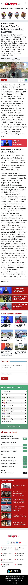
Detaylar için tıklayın (14, 426)
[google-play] (14, 571)
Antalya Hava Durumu (19, 548)
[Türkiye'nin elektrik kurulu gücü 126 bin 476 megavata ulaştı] (21, 346)
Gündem (11, 23)
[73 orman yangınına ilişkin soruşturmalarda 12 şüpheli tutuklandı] (7, 346)
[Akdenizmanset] (13, 3)
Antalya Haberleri (7, 9)
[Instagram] (14, 542)
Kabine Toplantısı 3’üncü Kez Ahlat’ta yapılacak (7, 339)
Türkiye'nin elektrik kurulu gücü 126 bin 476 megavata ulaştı (20, 352)
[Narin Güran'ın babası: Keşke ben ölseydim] (14, 70)
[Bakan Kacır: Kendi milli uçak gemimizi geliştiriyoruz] (21, 319)
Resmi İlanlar (19, 9)
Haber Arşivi (20, 564)
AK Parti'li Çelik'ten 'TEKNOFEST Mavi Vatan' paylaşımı (6, 325)
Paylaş (4, 80)
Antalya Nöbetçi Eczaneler (6, 548)
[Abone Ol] (26, 80)
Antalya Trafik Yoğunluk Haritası (19, 554)
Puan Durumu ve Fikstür (6, 560)
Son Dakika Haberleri (5, 565)
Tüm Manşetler (20, 559)
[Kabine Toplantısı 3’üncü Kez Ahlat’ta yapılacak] (7, 333)
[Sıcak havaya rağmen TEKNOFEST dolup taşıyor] (21, 333)
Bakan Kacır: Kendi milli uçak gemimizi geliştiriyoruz (20, 325)
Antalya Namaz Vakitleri (6, 554)
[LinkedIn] (17, 542)
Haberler (4, 23)
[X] (11, 542)
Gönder (4, 378)
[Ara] (25, 4)
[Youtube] (20, 542)
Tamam (14, 583)
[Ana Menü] (1, 3)
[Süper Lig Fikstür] (26, 432)
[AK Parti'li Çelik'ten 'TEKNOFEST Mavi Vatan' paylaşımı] (7, 319)
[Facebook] (8, 542)
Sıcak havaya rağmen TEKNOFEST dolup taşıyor (20, 339)
